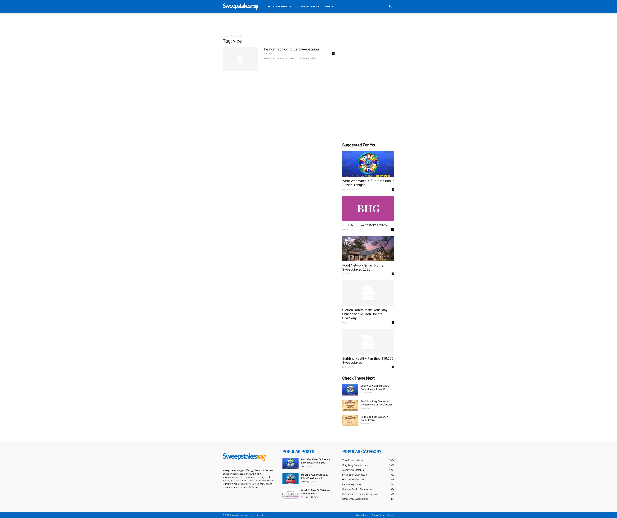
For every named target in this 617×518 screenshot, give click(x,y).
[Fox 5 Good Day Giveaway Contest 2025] (350, 420)
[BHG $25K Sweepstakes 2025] (368, 208)
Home (225, 36)
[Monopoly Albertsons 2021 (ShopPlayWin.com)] (290, 478)
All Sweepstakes (306, 6)
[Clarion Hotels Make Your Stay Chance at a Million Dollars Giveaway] (368, 293)
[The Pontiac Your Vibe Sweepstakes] (240, 59)
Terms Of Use (362, 515)
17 (393, 229)
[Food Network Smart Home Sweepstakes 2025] (368, 248)
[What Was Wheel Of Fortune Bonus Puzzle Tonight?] (368, 164)
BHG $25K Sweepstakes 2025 (364, 225)
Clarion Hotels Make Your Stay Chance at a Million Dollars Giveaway (364, 314)
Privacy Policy (378, 515)
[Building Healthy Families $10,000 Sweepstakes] (368, 341)
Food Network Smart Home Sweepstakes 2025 (362, 267)
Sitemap (390, 515)
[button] (390, 6)
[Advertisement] (308, 24)
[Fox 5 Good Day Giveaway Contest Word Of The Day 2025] (350, 405)
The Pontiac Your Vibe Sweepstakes (290, 49)
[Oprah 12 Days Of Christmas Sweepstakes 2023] (290, 494)
